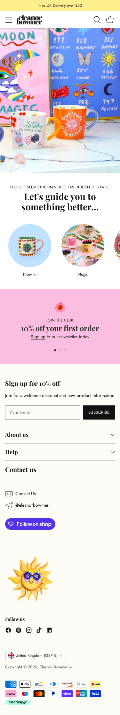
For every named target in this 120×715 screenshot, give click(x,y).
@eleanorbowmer (32, 505)
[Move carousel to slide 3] (65, 350)
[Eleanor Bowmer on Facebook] (8, 631)
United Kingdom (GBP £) (37, 655)
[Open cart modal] (109, 19)
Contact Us (25, 493)
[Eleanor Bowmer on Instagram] (29, 631)
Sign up (38, 336)
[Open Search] (96, 19)
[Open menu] (8, 19)
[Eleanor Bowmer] (29, 19)
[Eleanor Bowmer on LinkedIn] (49, 631)
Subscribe (99, 412)
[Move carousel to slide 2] (60, 350)
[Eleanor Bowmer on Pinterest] (18, 631)
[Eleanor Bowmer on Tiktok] (39, 631)
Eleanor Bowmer (54, 667)
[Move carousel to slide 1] (55, 350)
